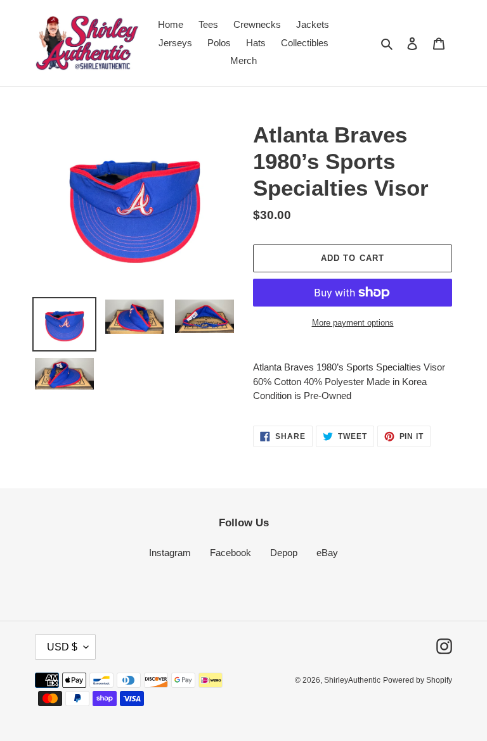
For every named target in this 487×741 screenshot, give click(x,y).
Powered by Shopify (417, 680)
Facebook (230, 552)
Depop (283, 552)
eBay (327, 552)
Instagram (170, 552)
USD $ (62, 647)
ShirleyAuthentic (352, 680)
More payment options (353, 322)
